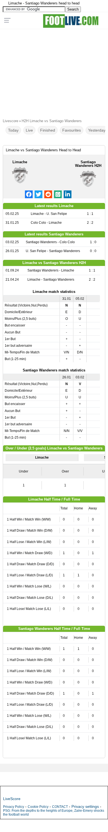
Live (29, 130)
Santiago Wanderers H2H (88, 164)
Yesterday (97, 130)
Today (13, 130)
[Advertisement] (54, 72)
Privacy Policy (13, 807)
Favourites (71, 130)
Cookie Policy (38, 807)
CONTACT (60, 807)
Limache (19, 162)
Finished (47, 130)
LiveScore (11, 798)
